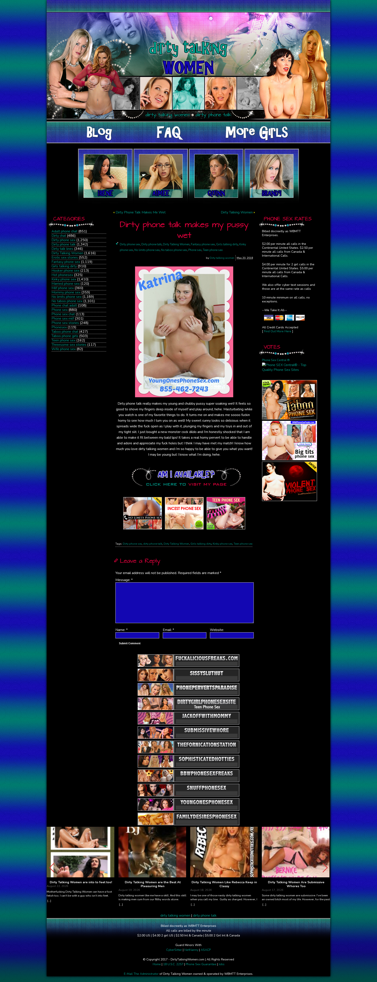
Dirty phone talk (63, 244)
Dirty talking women (222, 258)
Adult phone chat (64, 231)
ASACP (206, 950)
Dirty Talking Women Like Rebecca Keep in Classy (224, 884)
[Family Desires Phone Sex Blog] (184, 529)
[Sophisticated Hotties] (289, 418)
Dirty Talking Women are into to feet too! (81, 882)
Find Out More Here (277, 331)
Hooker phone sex (65, 270)
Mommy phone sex (66, 292)
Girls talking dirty (64, 266)
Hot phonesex (62, 275)
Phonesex (59, 327)
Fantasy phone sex (65, 261)
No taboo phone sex (66, 301)
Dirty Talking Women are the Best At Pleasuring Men (153, 884)
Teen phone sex (63, 340)
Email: (168, 629)
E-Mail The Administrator (141, 974)
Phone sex (59, 309)
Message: (124, 580)
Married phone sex (65, 283)
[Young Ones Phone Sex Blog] (226, 529)
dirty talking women (175, 915)
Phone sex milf (62, 318)
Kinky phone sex (63, 279)
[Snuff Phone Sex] (289, 500)
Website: (217, 629)
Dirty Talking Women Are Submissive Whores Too (296, 884)
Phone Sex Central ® (276, 360)
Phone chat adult (64, 305)
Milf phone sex (62, 288)
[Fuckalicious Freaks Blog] (142, 529)
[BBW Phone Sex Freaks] (289, 459)
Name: (121, 629)
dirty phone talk (152, 544)
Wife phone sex (63, 349)
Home (157, 964)
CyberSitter (174, 950)
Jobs (221, 964)
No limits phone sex (66, 296)
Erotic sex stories (64, 257)
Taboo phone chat (64, 331)
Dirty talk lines (62, 248)
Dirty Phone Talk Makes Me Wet (141, 212)
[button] (325, 868)
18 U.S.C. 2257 (173, 964)
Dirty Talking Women (67, 253)
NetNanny (191, 950)
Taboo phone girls (64, 336)
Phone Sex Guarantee (201, 964)
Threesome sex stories (68, 344)
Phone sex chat (63, 314)
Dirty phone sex (63, 240)
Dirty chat (58, 235)
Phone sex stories (65, 323)
